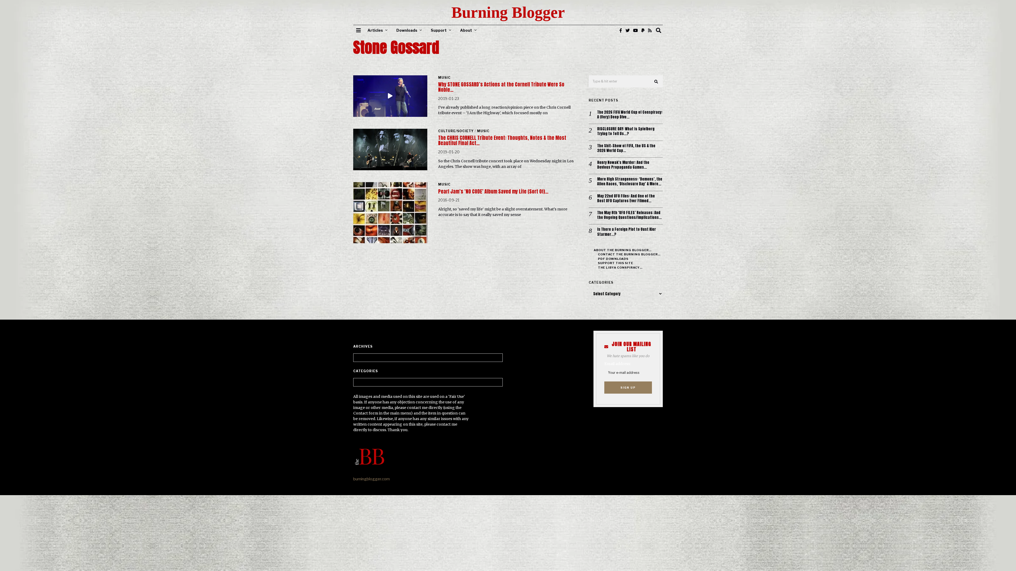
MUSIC (444, 78)
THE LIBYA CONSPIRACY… (620, 267)
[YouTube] (635, 30)
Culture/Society (456, 131)
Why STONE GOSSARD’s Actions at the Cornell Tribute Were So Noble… (501, 87)
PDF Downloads (613, 259)
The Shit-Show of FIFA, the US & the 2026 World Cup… (626, 148)
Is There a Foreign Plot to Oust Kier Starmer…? (626, 232)
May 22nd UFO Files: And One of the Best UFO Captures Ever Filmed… (626, 198)
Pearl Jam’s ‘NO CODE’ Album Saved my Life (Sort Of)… (493, 191)
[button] (656, 81)
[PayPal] (643, 30)
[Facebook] (620, 30)
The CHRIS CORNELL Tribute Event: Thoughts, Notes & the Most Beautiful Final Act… (502, 140)
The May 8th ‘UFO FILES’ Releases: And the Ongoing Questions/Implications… (629, 215)
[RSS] (650, 30)
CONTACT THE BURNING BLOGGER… (629, 254)
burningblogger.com (371, 479)
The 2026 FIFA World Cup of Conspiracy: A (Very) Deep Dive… (630, 114)
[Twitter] (627, 30)
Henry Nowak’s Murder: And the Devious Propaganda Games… (623, 165)
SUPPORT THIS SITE (615, 263)
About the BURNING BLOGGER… (623, 250)
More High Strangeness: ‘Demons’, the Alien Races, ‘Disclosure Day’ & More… (629, 181)
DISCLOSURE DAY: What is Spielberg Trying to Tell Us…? (626, 131)
